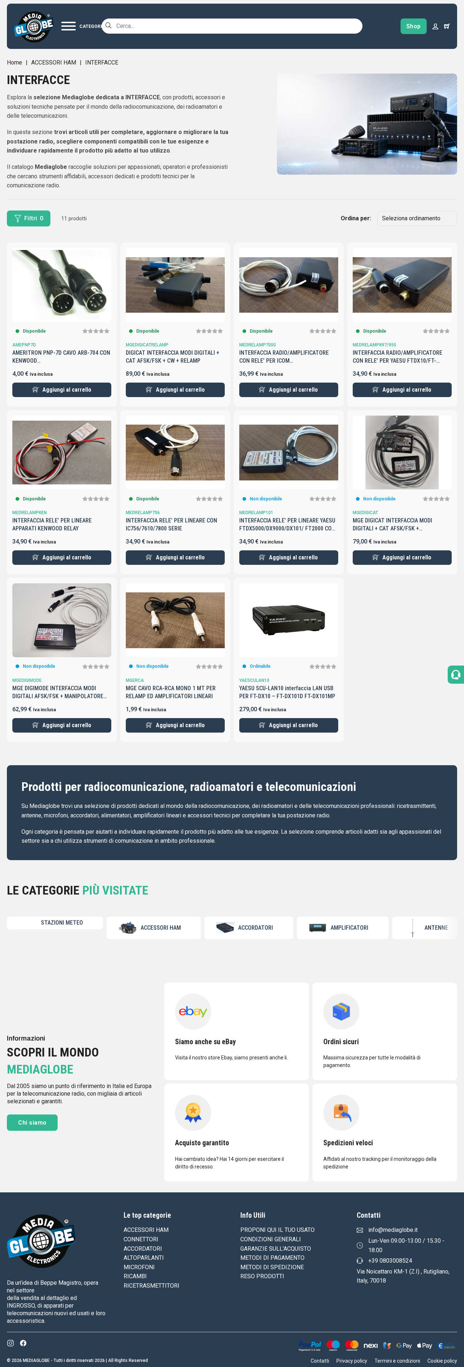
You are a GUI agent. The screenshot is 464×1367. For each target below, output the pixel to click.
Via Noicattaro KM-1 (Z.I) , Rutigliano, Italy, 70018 (403, 1276)
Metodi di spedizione (272, 1267)
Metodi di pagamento (272, 1257)
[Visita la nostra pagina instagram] (10, 1343)
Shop (413, 26)
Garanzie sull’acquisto (275, 1248)
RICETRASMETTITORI (151, 1285)
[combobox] (232, 26)
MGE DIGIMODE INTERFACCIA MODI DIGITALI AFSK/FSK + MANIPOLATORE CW (57, 696)
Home (14, 62)
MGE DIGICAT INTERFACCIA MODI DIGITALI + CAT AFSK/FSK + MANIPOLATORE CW (392, 528)
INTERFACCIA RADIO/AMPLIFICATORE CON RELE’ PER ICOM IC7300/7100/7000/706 (284, 360)
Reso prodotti (262, 1276)
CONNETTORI (141, 1239)
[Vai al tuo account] (435, 26)
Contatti (320, 1360)
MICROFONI (139, 1267)
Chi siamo (32, 1122)
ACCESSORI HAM (53, 62)
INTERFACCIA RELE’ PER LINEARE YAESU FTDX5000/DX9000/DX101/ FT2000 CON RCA (287, 528)
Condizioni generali (270, 1239)
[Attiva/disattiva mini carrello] (447, 26)
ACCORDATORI (143, 1248)
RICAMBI (135, 1276)
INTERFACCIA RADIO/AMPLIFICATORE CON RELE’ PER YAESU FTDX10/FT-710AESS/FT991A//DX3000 (397, 360)
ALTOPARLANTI (144, 1257)
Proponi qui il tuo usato (277, 1229)
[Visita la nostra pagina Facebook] (23, 1343)
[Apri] (82, 26)
